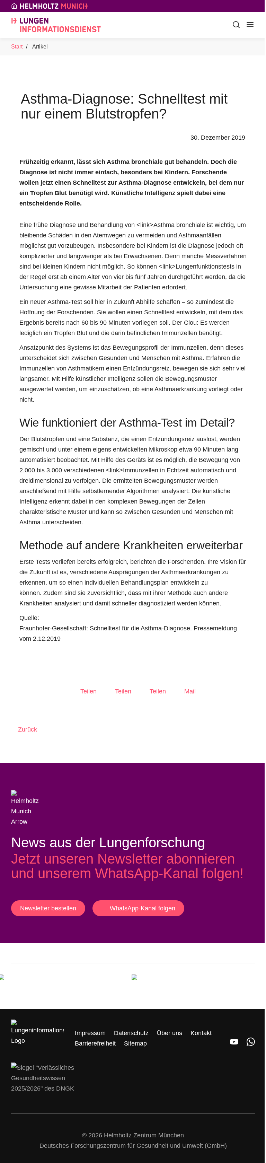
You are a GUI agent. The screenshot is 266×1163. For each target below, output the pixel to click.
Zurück (27, 729)
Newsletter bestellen (48, 908)
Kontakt (201, 1033)
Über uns (169, 1033)
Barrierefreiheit (95, 1043)
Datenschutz (131, 1033)
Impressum (90, 1033)
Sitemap (135, 1043)
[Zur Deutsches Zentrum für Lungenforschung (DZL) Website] (166, 986)
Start (17, 47)
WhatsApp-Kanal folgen (142, 908)
